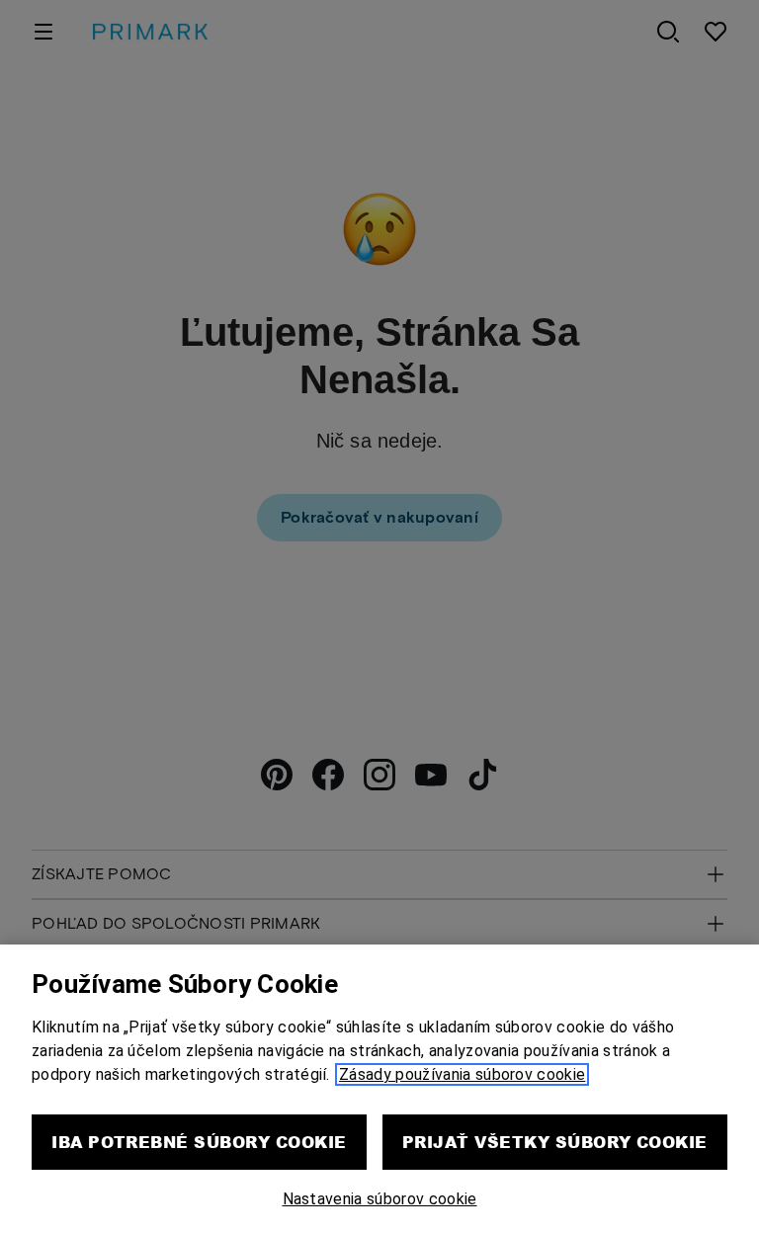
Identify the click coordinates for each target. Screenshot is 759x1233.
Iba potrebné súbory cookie (198, 1141)
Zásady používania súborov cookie (462, 1074)
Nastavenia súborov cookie (380, 1199)
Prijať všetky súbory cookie (555, 1141)
